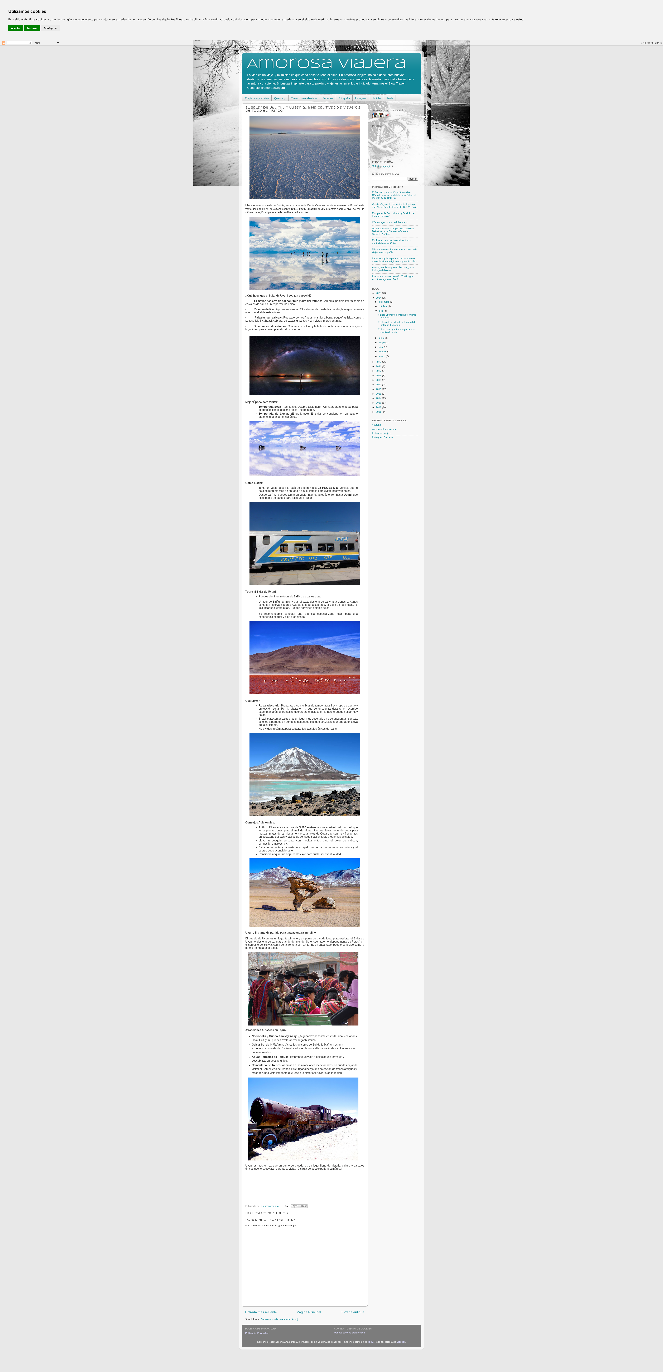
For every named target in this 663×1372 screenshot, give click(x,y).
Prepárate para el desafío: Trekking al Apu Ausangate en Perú (392, 277)
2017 (379, 384)
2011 (379, 412)
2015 (379, 393)
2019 (379, 375)
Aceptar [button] (15, 28)
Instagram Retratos (382, 437)
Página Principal (309, 1312)
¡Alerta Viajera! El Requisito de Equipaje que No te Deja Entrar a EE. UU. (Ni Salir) (394, 205)
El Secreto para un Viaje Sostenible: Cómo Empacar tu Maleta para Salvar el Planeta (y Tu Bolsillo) (394, 195)
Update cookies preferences (349, 1332)
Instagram (361, 98)
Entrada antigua (352, 1312)
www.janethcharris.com (384, 429)
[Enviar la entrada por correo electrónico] (286, 1206)
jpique (371, 1342)
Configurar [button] (50, 28)
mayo (382, 342)
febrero (383, 351)
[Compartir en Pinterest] (306, 1206)
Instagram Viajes (381, 433)
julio (381, 311)
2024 (379, 298)
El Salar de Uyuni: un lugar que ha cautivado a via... (396, 331)
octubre (383, 306)
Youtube (376, 98)
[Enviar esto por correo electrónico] (293, 1206)
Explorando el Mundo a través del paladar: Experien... (396, 323)
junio (382, 338)
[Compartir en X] (299, 1206)
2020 (379, 371)
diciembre (384, 302)
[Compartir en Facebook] (302, 1206)
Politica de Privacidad (256, 1333)
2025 (379, 293)
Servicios (328, 98)
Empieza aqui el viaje (257, 98)
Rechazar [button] (32, 28)
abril (381, 347)
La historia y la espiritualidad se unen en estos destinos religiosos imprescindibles (394, 260)
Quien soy (280, 98)
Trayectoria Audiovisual (304, 98)
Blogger (401, 1342)
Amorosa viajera (326, 64)
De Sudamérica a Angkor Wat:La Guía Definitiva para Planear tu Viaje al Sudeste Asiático (393, 231)
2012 (379, 407)
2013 (379, 402)
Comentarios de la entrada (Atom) (279, 1319)
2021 (379, 366)
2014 (379, 398)
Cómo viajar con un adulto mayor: (390, 222)
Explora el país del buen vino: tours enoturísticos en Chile (391, 241)
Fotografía (344, 98)
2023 (379, 362)
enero (382, 356)
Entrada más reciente (261, 1312)
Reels (389, 98)
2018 (379, 380)
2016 (379, 389)
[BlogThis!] (296, 1206)
